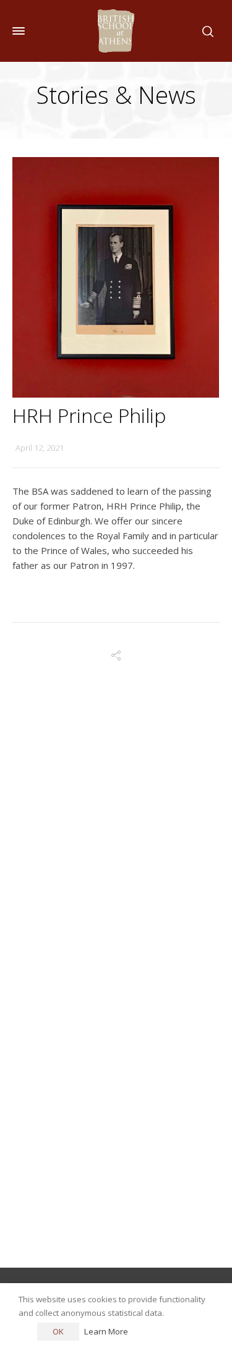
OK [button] (58, 1331)
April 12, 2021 (39, 447)
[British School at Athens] (116, 31)
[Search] (205, 31)
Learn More (106, 1331)
